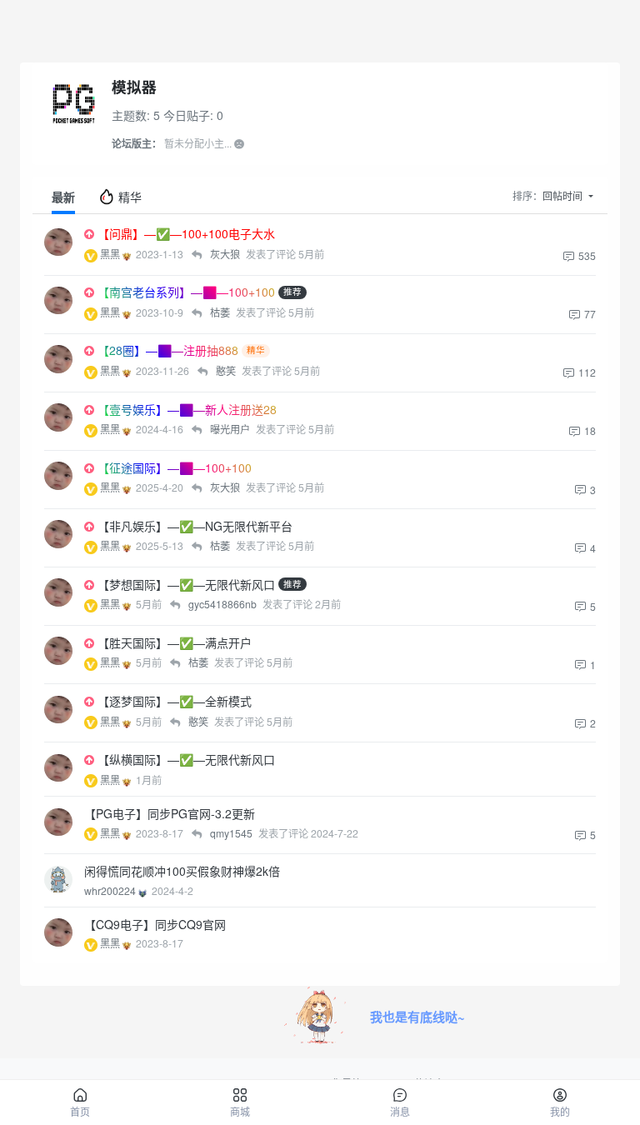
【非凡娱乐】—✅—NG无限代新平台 (195, 526)
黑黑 (111, 254)
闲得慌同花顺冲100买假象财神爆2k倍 (182, 870)
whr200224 (111, 890)
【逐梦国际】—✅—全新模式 (175, 700)
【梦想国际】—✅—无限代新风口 (186, 584)
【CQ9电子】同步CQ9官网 (155, 924)
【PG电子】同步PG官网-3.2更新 (169, 813)
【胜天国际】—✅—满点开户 (175, 642)
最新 (63, 196)
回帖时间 (563, 195)
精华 (128, 196)
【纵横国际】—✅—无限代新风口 (186, 759)
